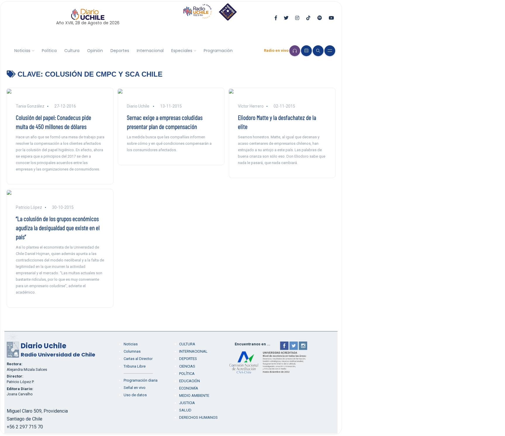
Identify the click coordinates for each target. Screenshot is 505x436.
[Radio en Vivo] (294, 50)
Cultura (71, 51)
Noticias (22, 51)
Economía (188, 388)
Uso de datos (135, 395)
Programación (218, 51)
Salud (185, 410)
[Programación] (306, 50)
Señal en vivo (135, 387)
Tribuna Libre (135, 366)
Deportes (119, 51)
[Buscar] (318, 50)
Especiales (181, 51)
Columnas (132, 351)
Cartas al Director (138, 358)
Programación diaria (141, 380)
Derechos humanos (198, 417)
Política (49, 51)
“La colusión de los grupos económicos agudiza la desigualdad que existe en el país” (58, 227)
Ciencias (187, 366)
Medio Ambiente (194, 395)
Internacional (150, 51)
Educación (189, 381)
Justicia (187, 403)
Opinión (95, 51)
